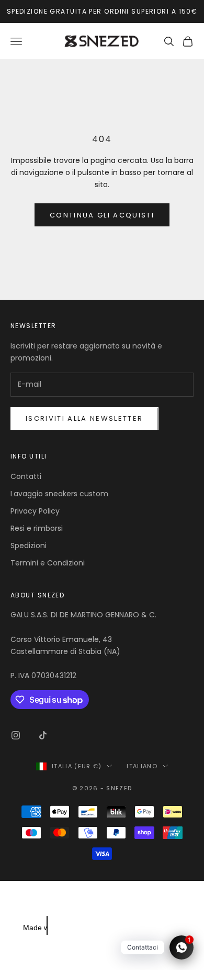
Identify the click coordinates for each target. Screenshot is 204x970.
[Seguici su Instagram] (15, 735)
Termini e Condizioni (47, 563)
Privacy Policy (35, 511)
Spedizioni (28, 545)
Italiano (142, 766)
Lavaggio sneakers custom (59, 493)
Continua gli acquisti (102, 215)
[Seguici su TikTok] (43, 735)
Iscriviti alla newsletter (84, 418)
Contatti (25, 476)
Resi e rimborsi (36, 528)
